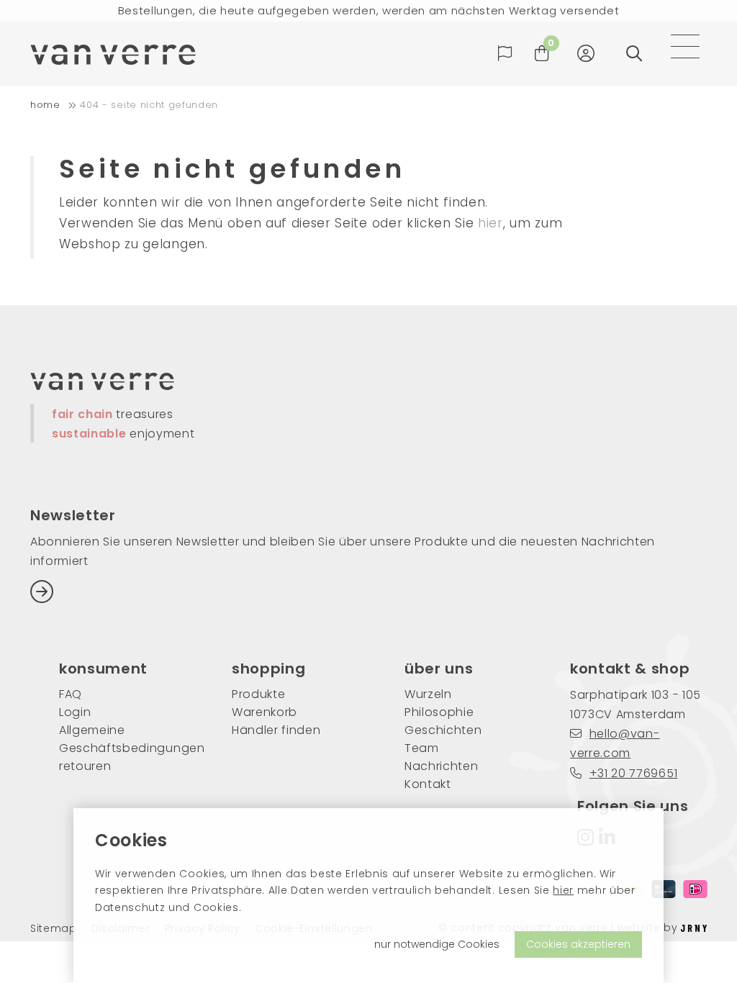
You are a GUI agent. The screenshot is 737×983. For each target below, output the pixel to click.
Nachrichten (441, 766)
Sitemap (53, 928)
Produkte (258, 694)
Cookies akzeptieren (578, 944)
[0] (542, 53)
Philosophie (439, 712)
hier (563, 890)
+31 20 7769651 (633, 773)
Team (421, 748)
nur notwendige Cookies (436, 944)
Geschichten (442, 730)
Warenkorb (264, 712)
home (45, 105)
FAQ (70, 694)
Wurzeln (428, 694)
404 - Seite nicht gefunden (149, 105)
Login (75, 712)
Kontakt (427, 784)
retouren (85, 766)
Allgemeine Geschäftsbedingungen (124, 739)
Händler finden (276, 730)
